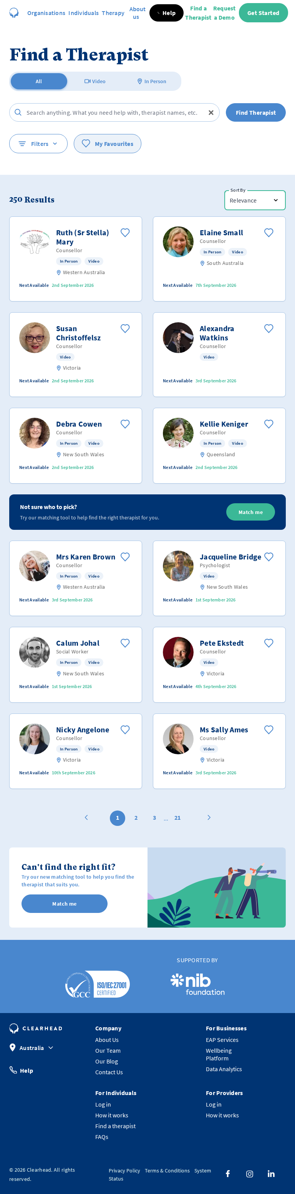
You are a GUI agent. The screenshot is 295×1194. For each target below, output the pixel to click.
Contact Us (109, 1072)
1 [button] (117, 817)
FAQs (101, 1136)
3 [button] (154, 817)
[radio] (39, 81)
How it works (111, 1115)
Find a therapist (115, 1126)
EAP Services (222, 1039)
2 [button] (136, 817)
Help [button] (26, 1070)
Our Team (108, 1050)
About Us (107, 1039)
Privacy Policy (124, 1170)
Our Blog (106, 1061)
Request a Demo (224, 12)
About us (137, 12)
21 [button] (177, 817)
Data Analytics (224, 1069)
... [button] (166, 818)
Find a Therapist (198, 12)
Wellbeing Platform (219, 1054)
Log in (103, 1104)
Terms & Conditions (167, 1170)
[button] (166, 13)
